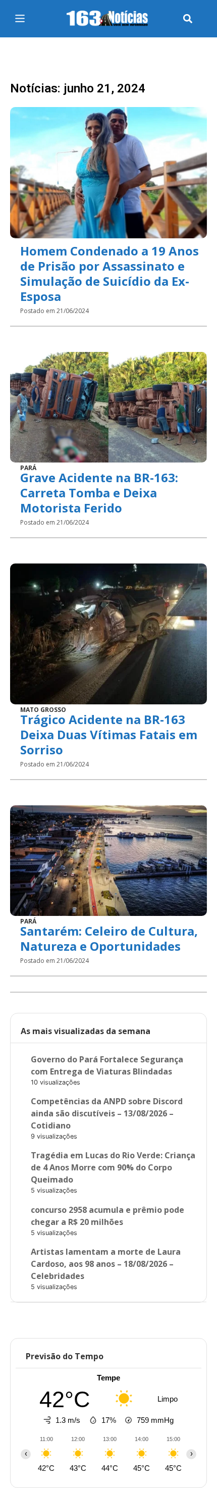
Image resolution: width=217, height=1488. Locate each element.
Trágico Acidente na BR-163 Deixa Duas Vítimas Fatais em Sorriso (108, 734)
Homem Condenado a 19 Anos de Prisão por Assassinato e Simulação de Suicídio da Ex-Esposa (109, 273)
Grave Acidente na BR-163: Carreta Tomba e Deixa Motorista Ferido (99, 492)
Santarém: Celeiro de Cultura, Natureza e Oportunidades (109, 938)
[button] (187, 19)
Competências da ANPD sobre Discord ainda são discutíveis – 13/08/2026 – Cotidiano (107, 1113)
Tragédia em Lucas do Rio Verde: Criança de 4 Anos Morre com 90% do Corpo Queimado (113, 1167)
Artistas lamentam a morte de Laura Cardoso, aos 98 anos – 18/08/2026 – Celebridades (106, 1263)
